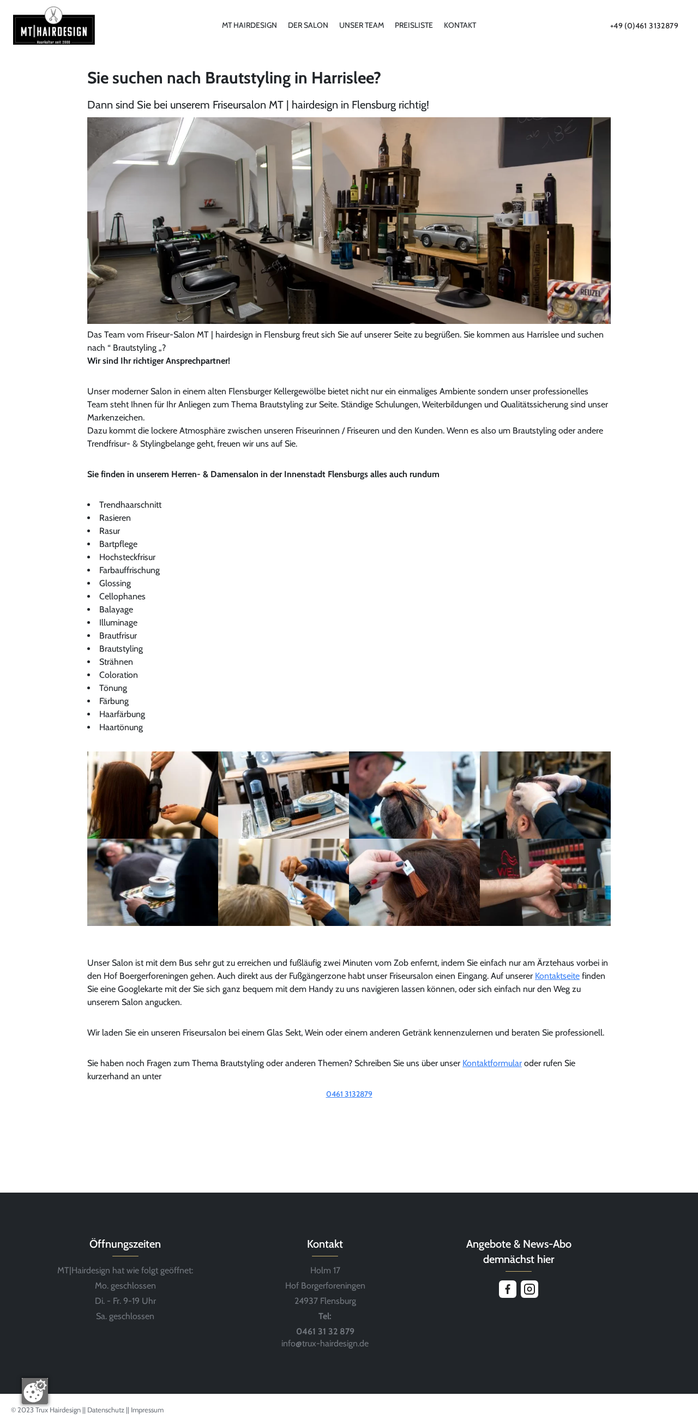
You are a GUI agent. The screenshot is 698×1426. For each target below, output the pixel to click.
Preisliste (414, 25)
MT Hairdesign (249, 25)
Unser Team (361, 25)
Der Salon (308, 25)
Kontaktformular (492, 1063)
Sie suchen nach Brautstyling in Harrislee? (234, 78)
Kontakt (460, 25)
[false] (349, 1109)
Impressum (147, 1409)
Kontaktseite (557, 976)
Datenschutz (106, 1409)
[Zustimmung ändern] (35, 1391)
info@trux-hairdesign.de (325, 1343)
